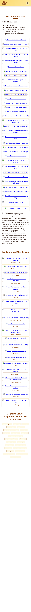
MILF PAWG (20, 427)
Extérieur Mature (11, 427)
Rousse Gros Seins (11, 442)
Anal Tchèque (21, 442)
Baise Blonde (17, 424)
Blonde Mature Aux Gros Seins (11, 430)
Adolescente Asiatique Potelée (15, 436)
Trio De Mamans (9, 445)
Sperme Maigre (15, 433)
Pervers (23, 430)
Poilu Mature (24, 433)
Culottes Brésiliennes (20, 445)
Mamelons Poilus (20, 451)
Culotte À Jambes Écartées (11, 439)
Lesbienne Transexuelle (22, 454)
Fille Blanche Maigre (15, 457)
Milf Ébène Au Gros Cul (9, 454)
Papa (10, 451)
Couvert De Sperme (6, 424)
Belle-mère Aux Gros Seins (20, 448)
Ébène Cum (22, 439)
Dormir (25, 424)
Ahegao (6, 433)
